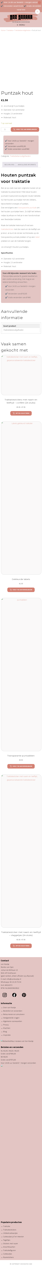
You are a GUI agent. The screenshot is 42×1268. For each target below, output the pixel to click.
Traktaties (9, 30)
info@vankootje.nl (14, 979)
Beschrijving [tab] (9, 165)
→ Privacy (5, 1025)
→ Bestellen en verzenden (11, 1011)
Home (3, 30)
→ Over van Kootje (8, 1007)
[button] (21, 590)
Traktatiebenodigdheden (22, 30)
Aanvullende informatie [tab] (27, 165)
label (37, 237)
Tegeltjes (6, 1240)
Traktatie (6, 1226)
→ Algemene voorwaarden (11, 1021)
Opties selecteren (22, 946)
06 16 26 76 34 (15, 982)
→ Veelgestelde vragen (10, 1018)
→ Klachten (5, 1028)
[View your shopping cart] (39, 2)
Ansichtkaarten (9, 1247)
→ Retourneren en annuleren (12, 1014)
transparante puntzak (27, 207)
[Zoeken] (37, 11)
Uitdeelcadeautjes (10, 1233)
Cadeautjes (7, 1254)
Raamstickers (8, 1257)
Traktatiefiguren (9, 1250)
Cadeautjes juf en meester (13, 1236)
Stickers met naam (10, 1243)
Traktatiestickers (9, 1230)
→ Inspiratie (6, 1035)
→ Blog (4, 1031)
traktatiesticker (7, 229)
